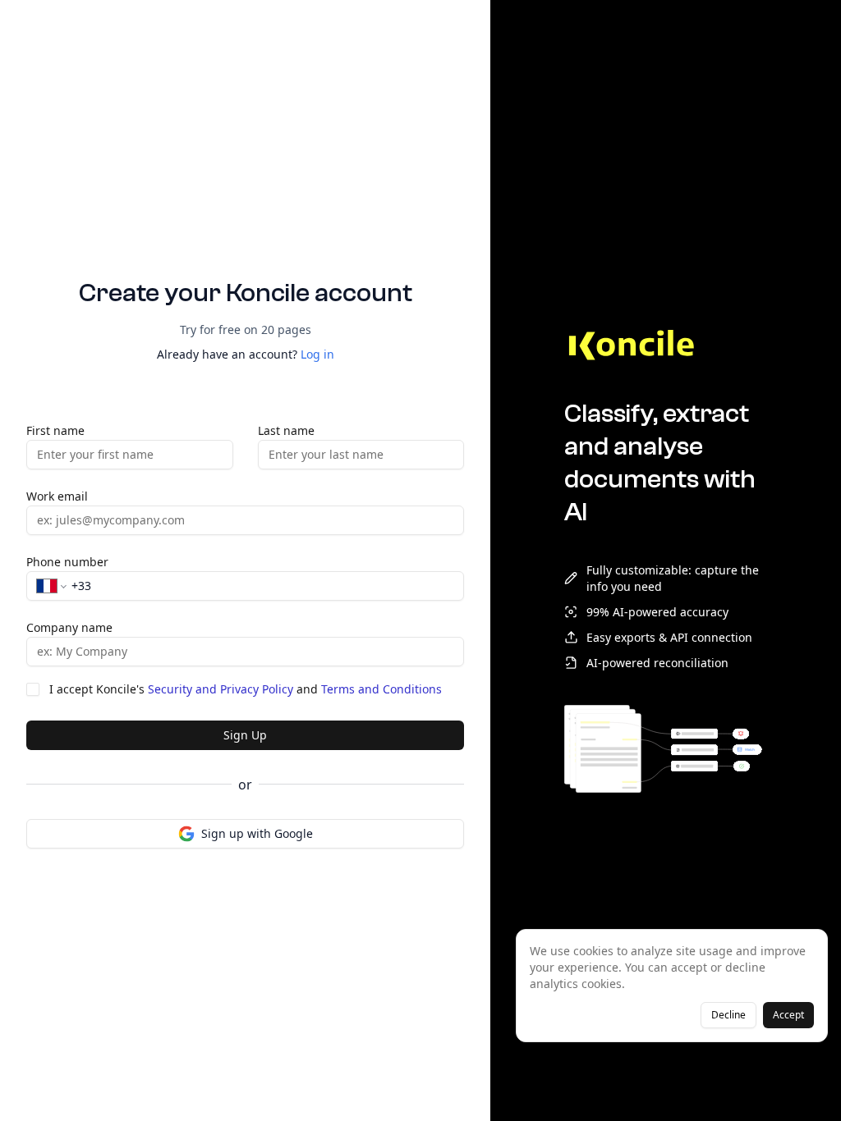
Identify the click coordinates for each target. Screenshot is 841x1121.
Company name (69, 627)
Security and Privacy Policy (220, 689)
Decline (728, 1015)
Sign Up (245, 735)
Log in (317, 354)
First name (55, 430)
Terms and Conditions (381, 689)
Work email (57, 496)
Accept (788, 1015)
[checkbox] (32, 689)
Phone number (67, 562)
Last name (286, 430)
